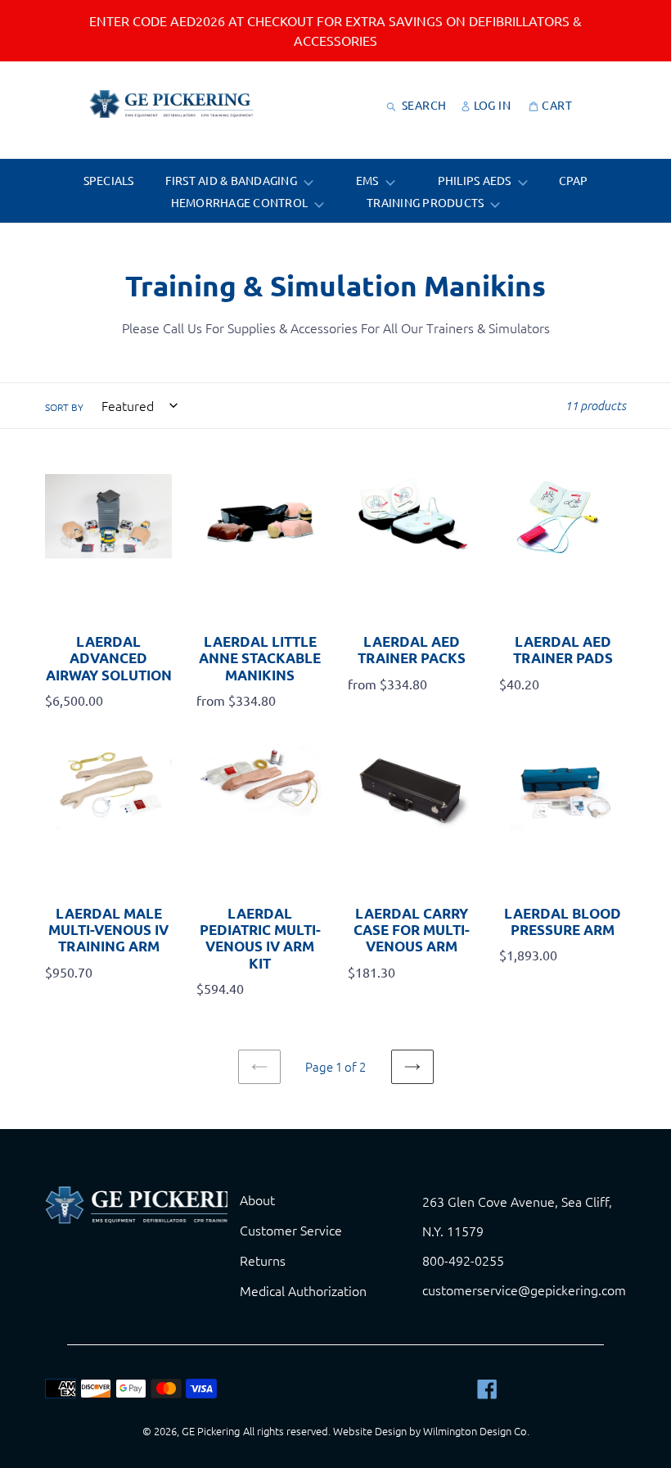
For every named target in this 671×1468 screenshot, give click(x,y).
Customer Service (291, 1230)
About (257, 1199)
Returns (263, 1260)
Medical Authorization (303, 1290)
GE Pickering (211, 1431)
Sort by (64, 406)
